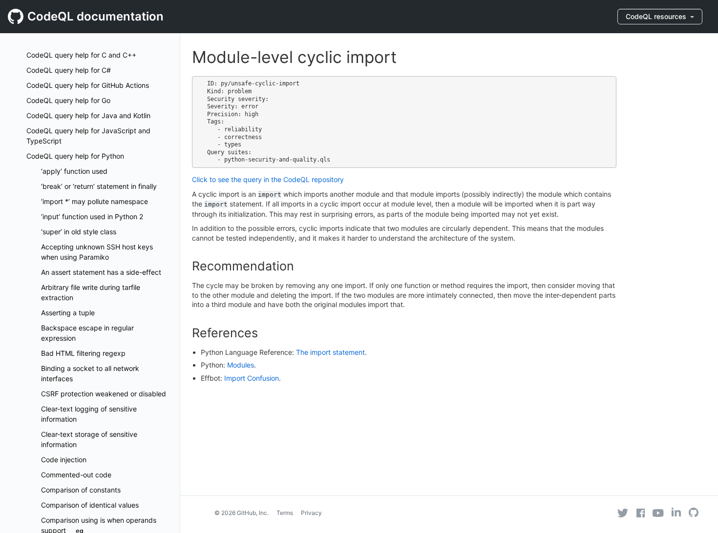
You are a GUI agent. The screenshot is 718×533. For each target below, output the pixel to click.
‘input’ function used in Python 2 (92, 216)
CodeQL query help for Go (68, 100)
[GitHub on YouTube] (658, 513)
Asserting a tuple (68, 312)
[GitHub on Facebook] (640, 513)
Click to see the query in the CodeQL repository (268, 179)
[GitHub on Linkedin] (676, 512)
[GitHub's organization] (693, 513)
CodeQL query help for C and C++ (81, 55)
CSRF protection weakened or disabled (103, 394)
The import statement (330, 352)
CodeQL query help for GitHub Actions (87, 85)
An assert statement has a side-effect (101, 272)
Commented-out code (76, 475)
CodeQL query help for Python (75, 156)
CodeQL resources (657, 16)
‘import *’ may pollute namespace (94, 201)
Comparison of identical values (90, 505)
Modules (240, 365)
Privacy (311, 512)
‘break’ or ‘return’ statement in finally (99, 186)
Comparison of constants (81, 490)
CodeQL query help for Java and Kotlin (88, 115)
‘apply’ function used (74, 171)
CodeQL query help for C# (68, 70)
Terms (284, 512)
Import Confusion (251, 378)
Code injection (63, 459)
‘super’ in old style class (78, 231)
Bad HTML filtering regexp (83, 353)
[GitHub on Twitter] (622, 513)
